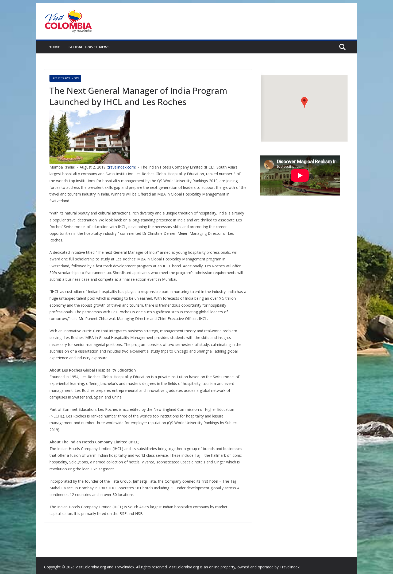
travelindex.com (121, 167)
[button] (304, 102)
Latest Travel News (65, 78)
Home (54, 46)
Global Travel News (89, 46)
